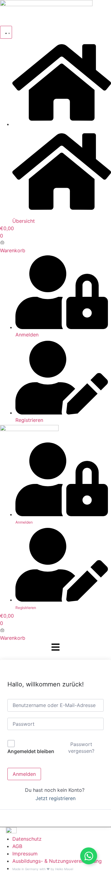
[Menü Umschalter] (6, 32)
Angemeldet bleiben (30, 751)
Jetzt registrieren (55, 798)
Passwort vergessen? (81, 747)
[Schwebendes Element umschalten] (88, 855)
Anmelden (24, 774)
